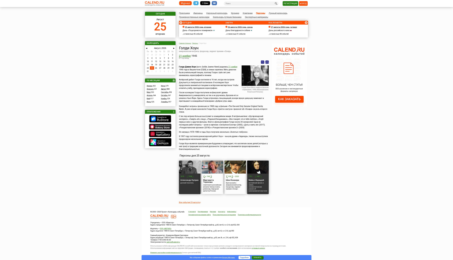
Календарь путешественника (227, 17)
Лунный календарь (278, 13)
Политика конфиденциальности (249, 215)
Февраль (150, 89)
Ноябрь (164, 99)
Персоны (260, 13)
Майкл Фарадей (256, 180)
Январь (149, 86)
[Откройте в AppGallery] (160, 134)
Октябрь (164, 95)
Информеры (231, 212)
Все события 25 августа (189, 202)
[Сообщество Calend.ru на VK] (214, 3)
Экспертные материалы (256, 17)
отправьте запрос (258, 248)
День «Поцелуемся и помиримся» (197, 30)
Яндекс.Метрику (228, 257)
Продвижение (203, 212)
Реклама (213, 212)
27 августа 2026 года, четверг (284, 27)
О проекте (192, 212)
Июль (163, 86)
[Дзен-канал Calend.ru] (205, 3)
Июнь (149, 102)
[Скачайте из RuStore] (160, 119)
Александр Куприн (189, 180)
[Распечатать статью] (267, 62)
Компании (248, 13)
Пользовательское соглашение (224, 215)
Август (163, 89)
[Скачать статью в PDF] (262, 62)
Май (148, 99)
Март (149, 92)
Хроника (235, 13)
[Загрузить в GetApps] (160, 142)
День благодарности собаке (237, 30)
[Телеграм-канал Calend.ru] (196, 3)
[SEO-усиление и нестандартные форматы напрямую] (289, 106)
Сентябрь (165, 92)
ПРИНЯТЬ (257, 257)
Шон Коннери (232, 180)
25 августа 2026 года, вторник (198, 27)
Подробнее (244, 257)
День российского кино (278, 30)
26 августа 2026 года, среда (240, 27)
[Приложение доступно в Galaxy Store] (160, 127)
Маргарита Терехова (208, 181)
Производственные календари (194, 17)
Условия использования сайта (199, 215)
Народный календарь (216, 13)
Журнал (185, 3)
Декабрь (164, 102)
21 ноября (185, 55)
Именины (198, 13)
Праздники (184, 13)
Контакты (221, 212)
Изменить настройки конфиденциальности (166, 253)
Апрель (150, 95)
